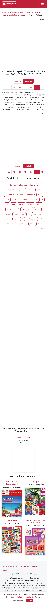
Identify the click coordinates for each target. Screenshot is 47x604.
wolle (32, 224)
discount (24, 199)
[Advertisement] (23, 44)
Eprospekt (6, 12)
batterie (31, 190)
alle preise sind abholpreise (29, 185)
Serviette (37, 214)
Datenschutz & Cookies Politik (22, 597)
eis (42, 199)
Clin (39, 195)
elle (7, 204)
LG (23, 209)
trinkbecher (31, 219)
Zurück (18, 81)
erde (13, 204)
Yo (39, 224)
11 (20, 87)
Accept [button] (29, 600)
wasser (10, 224)
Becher (20, 195)
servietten (7, 219)
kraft (17, 209)
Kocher (9, 209)
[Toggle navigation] (42, 3)
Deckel (14, 199)
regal (16, 214)
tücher (41, 219)
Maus (30, 209)
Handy (39, 204)
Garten (21, 204)
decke (6, 199)
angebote (20, 190)
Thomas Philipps (17, 12)
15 (42, 87)
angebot (10, 190)
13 (31, 87)
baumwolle (10, 195)
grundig (30, 204)
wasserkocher (21, 224)
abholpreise (11, 185)
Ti (22, 219)
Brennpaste (30, 195)
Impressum (7, 570)
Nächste (28, 81)
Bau (38, 190)
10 (14, 87)
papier (37, 209)
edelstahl (34, 199)
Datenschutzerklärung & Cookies (16, 566)
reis (23, 214)
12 (25, 87)
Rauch (8, 214)
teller (16, 219)
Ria (29, 214)
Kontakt (35, 566)
